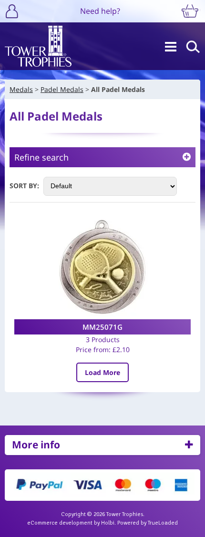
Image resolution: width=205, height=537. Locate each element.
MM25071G (102, 327)
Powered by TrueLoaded (147, 523)
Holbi (107, 523)
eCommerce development (59, 523)
